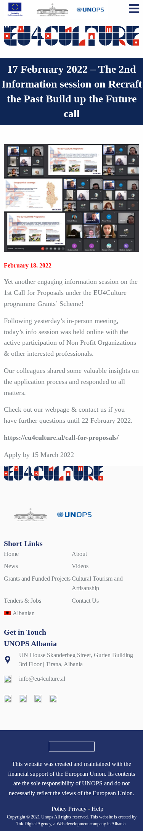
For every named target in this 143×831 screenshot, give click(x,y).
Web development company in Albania (90, 823)
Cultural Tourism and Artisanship (97, 583)
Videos (80, 566)
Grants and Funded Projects (37, 578)
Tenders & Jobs (22, 600)
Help (97, 809)
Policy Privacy (69, 809)
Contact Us (85, 600)
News (11, 566)
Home (11, 554)
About (79, 554)
